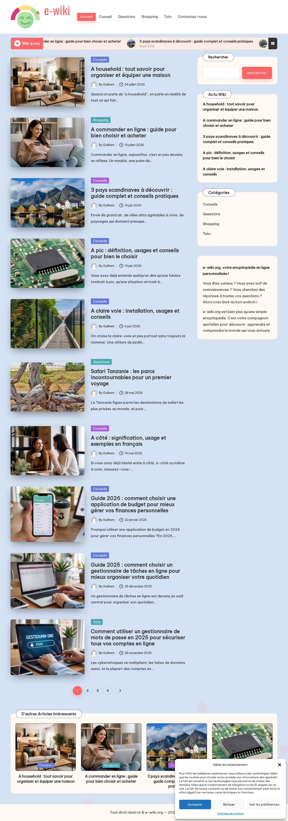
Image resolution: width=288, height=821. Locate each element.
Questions (101, 362)
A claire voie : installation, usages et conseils (135, 314)
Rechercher (218, 57)
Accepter (195, 804)
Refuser (229, 804)
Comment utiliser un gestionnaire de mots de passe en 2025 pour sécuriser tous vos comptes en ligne (138, 637)
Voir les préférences (264, 804)
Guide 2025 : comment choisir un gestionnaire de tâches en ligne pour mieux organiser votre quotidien (135, 571)
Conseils (100, 59)
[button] (279, 765)
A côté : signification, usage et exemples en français (128, 441)
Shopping (100, 120)
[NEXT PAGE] (120, 690)
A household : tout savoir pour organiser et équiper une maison (130, 72)
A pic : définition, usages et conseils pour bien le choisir (135, 253)
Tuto (97, 622)
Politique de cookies (230, 813)
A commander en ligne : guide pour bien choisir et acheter (133, 132)
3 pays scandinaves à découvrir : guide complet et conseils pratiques (153, 41)
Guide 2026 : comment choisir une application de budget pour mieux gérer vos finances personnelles (133, 504)
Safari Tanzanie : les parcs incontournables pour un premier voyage (131, 377)
